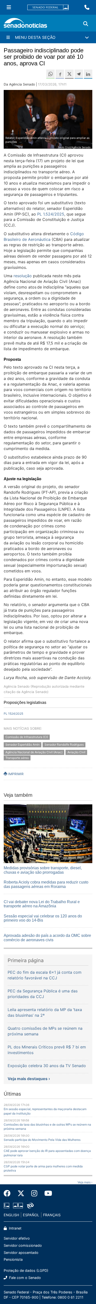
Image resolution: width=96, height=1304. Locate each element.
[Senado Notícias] (25, 24)
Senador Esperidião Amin (22, 744)
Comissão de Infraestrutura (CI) (26, 737)
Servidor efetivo (17, 1238)
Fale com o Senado (24, 1277)
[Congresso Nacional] (18, 1205)
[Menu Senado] (8, 7)
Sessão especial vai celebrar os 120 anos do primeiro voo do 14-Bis (43, 918)
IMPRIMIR (15, 774)
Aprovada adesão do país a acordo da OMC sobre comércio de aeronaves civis (47, 937)
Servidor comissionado (23, 1245)
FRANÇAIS (52, 1215)
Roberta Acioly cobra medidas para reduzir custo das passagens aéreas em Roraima (46, 884)
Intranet (14, 1228)
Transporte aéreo (17, 758)
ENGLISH (11, 1215)
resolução (23, 275)
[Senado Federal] (48, 7)
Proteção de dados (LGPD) (26, 1270)
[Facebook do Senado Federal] (9, 1193)
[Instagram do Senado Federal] (34, 1193)
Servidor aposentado (21, 1252)
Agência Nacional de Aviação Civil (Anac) (34, 752)
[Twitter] (21, 1193)
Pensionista (13, 1259)
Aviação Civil (76, 752)
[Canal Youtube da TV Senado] (46, 1193)
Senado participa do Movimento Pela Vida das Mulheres (42, 1140)
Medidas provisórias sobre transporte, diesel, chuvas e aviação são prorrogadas (43, 870)
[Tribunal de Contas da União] (30, 1205)
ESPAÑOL (31, 1215)
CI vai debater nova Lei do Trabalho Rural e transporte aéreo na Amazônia (42, 904)
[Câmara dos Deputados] (6, 1205)
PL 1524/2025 (13, 713)
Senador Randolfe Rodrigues (64, 744)
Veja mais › (85, 1182)
